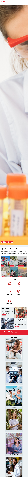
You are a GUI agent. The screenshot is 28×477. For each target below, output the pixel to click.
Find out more (16, 326)
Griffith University (4, 1)
